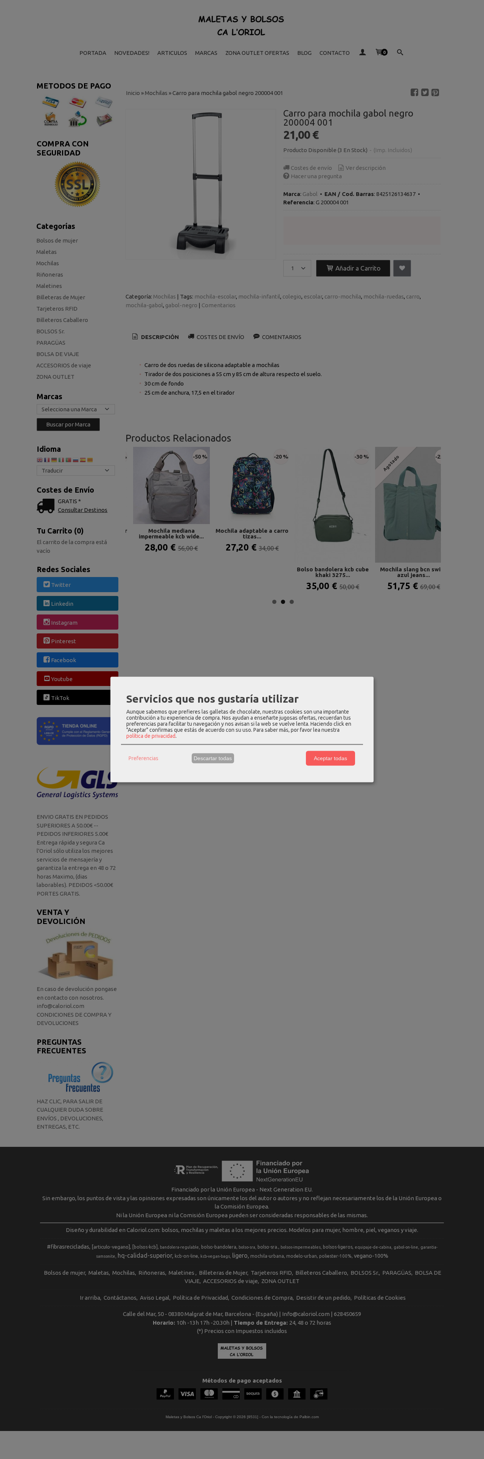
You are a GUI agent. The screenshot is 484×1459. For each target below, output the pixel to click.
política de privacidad (150, 736)
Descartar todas (213, 758)
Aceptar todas (330, 758)
